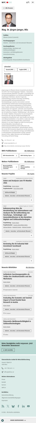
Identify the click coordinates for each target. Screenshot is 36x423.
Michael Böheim (7, 227)
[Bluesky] (13, 406)
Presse (3, 379)
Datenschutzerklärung (7, 395)
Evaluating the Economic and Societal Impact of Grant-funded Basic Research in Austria (17, 300)
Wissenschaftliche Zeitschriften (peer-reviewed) (8, 167)
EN (32, 2)
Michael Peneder (26, 227)
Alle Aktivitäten (30, 267)
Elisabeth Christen (16, 227)
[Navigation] (27, 2)
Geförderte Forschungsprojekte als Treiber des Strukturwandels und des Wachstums (17, 276)
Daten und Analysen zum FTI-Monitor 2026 (17, 182)
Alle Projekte (30, 174)
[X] (8, 406)
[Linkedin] (23, 406)
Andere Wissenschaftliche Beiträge (25, 167)
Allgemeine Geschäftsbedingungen (11, 398)
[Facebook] (18, 406)
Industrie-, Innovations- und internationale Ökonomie (17, 195)
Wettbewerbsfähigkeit (10, 192)
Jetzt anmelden (9, 350)
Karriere (4, 385)
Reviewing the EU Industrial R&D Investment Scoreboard (15, 245)
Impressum (5, 400)
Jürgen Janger (15, 186)
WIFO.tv (4, 387)
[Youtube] (28, 406)
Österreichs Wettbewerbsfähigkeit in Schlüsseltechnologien (17, 322)
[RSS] (3, 406)
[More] (31, 200)
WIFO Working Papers (26, 155)
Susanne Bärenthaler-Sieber (20, 225)
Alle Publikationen (29, 151)
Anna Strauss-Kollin (18, 188)
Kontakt (4, 382)
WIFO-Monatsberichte (8, 155)
